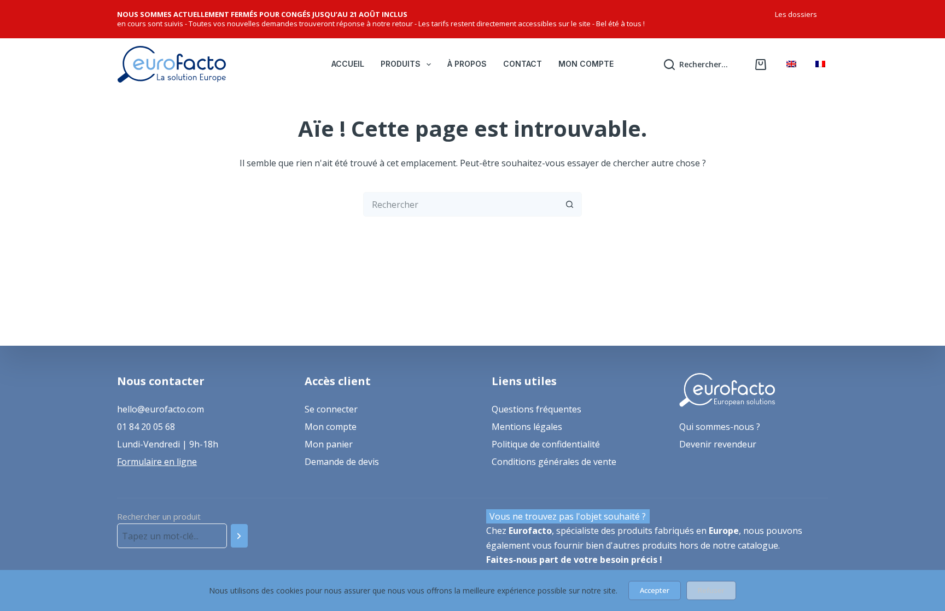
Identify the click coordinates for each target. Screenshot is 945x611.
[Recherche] (239, 535)
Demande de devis (342, 462)
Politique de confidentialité (546, 444)
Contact (522, 63)
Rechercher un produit (159, 516)
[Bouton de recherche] (569, 204)
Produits (401, 63)
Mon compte (586, 63)
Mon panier (329, 444)
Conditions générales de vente (554, 462)
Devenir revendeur (717, 444)
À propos (467, 63)
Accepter (654, 590)
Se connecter (331, 409)
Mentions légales (527, 427)
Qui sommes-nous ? (719, 427)
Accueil (347, 63)
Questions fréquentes (536, 409)
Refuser (711, 590)
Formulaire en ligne (157, 462)
